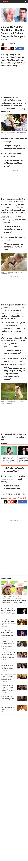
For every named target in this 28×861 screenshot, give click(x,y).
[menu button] (25, 1)
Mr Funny (12, 497)
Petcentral (22, 497)
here (22, 493)
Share (20, 48)
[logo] (4, 1)
